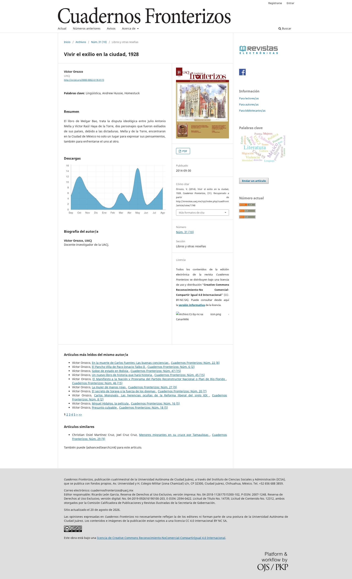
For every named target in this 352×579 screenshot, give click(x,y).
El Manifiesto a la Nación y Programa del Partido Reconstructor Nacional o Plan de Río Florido (159, 379)
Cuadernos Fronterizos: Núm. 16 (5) (155, 403)
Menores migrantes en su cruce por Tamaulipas (174, 435)
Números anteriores (86, 28)
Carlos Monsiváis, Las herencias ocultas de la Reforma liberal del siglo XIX (151, 395)
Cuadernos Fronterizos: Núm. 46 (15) (97, 383)
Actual (62, 28)
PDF (184, 151)
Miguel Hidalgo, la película (110, 403)
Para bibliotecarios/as (252, 110)
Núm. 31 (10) (99, 42)
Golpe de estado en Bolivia (110, 371)
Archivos (81, 42)
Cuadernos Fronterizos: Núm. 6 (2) (171, 367)
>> (80, 414)
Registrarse (275, 3)
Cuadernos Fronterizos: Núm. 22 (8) (195, 363)
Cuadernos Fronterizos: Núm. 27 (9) (152, 387)
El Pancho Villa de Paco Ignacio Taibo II (119, 367)
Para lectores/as (249, 98)
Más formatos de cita (191, 212)
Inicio (67, 42)
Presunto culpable (105, 407)
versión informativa (192, 305)
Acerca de (129, 28)
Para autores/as (248, 104)
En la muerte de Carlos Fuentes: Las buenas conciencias (130, 363)
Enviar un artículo (254, 181)
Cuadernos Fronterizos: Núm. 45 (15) (179, 375)
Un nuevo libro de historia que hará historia (122, 375)
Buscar (286, 28)
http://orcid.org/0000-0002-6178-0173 (84, 80)
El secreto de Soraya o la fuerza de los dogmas (124, 391)
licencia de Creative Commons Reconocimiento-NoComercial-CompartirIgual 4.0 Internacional (161, 538)
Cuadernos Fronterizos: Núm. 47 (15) (156, 371)
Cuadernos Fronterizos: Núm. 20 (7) (182, 391)
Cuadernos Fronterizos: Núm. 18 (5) (143, 407)
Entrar (290, 3)
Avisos (111, 28)
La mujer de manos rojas (109, 387)
